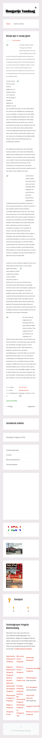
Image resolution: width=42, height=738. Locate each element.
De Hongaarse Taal (20, 713)
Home (8, 24)
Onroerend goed (11, 464)
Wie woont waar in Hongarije (20, 658)
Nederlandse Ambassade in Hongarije (10, 658)
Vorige (10, 406)
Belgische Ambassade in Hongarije (10, 669)
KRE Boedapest (31, 678)
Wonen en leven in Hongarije (19, 669)
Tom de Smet (16, 40)
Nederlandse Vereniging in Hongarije (10, 688)
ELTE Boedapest (31, 687)
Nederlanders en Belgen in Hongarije (10, 698)
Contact (9, 455)
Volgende (31, 406)
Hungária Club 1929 (33, 706)
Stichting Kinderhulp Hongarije (20, 688)
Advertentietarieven (13, 460)
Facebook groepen (12, 450)
